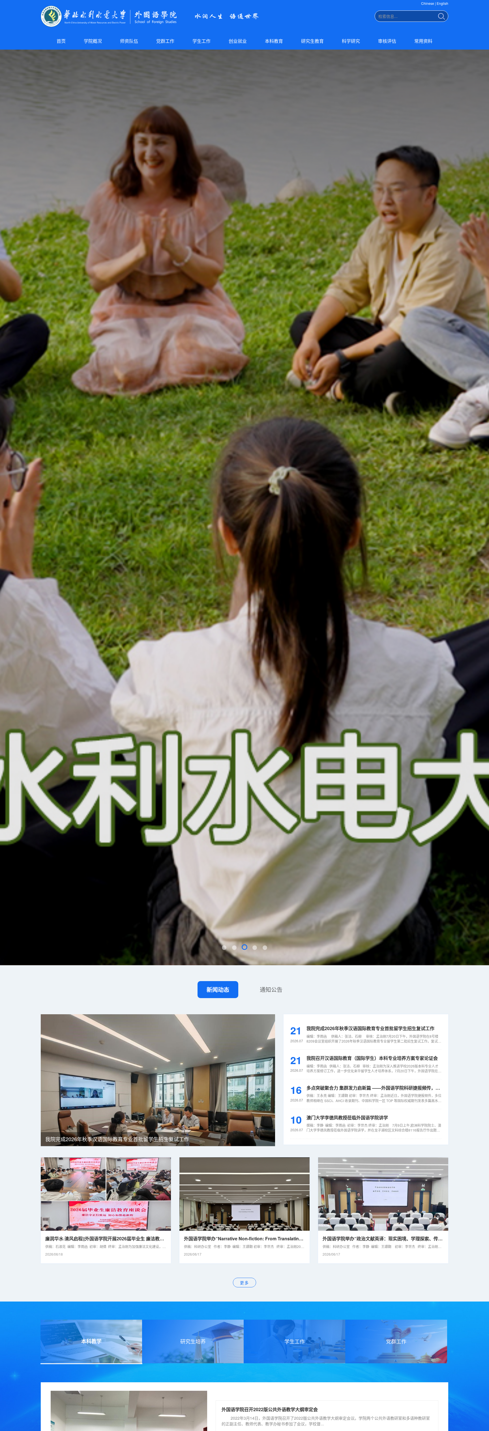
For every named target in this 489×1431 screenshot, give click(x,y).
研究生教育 (312, 41)
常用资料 (423, 41)
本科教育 (274, 41)
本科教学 (91, 1341)
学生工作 (201, 41)
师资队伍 (129, 41)
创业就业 (238, 41)
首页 (61, 41)
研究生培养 (193, 1341)
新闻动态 (218, 989)
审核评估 (387, 41)
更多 (244, 1282)
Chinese (427, 3)
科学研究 (351, 41)
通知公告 (271, 989)
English (442, 3)
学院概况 (93, 41)
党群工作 (165, 41)
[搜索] (443, 15)
